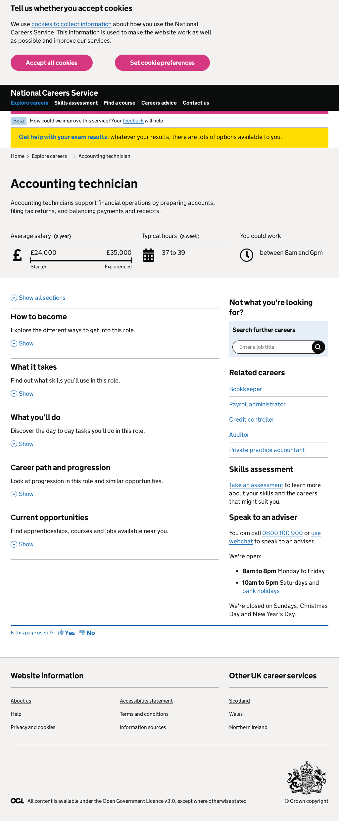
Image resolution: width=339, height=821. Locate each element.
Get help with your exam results (63, 137)
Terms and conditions (144, 714)
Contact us (196, 103)
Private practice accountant (267, 450)
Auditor (239, 434)
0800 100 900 (282, 533)
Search (318, 347)
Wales (236, 714)
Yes (70, 633)
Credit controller (251, 419)
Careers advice (159, 103)
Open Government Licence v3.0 (139, 801)
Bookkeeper (245, 389)
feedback (133, 120)
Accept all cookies (51, 63)
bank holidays (261, 591)
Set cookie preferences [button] (162, 63)
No (90, 633)
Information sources (143, 727)
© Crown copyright (306, 801)
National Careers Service (54, 93)
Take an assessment (256, 485)
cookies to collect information (71, 24)
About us (21, 701)
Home (17, 156)
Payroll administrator (257, 404)
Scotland (239, 701)
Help (16, 714)
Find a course (119, 103)
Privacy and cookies (33, 727)
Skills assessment (76, 103)
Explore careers (29, 103)
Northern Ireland (248, 727)
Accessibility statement (146, 701)
